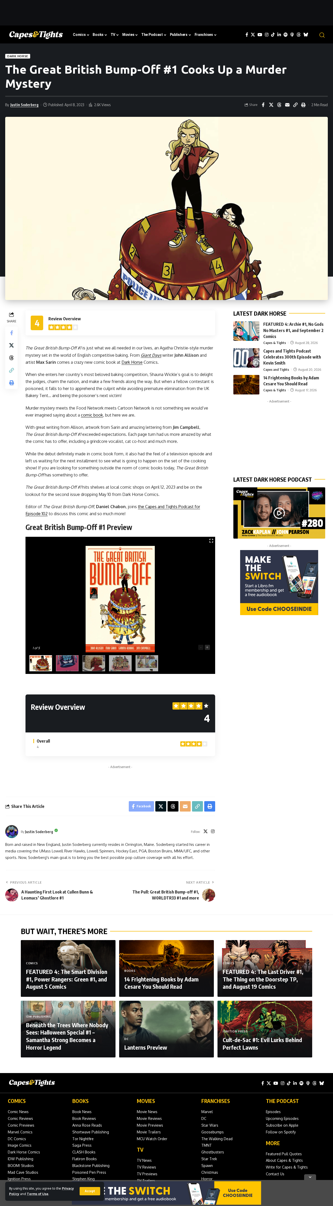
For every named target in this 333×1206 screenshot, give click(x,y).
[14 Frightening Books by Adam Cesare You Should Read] (246, 384)
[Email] (287, 105)
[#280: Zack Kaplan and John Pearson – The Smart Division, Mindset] (279, 513)
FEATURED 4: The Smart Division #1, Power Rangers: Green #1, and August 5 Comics (66, 979)
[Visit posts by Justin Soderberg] (11, 831)
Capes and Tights (276, 369)
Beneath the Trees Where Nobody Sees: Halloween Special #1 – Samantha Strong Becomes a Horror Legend (67, 1036)
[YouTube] (260, 34)
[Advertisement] (166, 11)
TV (140, 1149)
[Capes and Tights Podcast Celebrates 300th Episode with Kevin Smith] (246, 358)
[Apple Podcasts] (292, 34)
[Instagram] (267, 34)
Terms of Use (37, 1194)
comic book (92, 415)
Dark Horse (17, 56)
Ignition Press (235, 1031)
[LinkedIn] (279, 34)
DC (126, 1039)
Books (130, 970)
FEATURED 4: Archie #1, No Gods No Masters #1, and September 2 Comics (293, 330)
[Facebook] (246, 34)
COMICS (17, 1100)
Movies (146, 1100)
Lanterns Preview (145, 1047)
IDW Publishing (38, 1016)
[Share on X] (271, 105)
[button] (90, 1191)
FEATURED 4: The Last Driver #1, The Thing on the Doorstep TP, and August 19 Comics (263, 979)
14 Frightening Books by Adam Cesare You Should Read (161, 982)
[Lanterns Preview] (166, 1029)
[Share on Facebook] (263, 105)
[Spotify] (285, 34)
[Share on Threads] (279, 105)
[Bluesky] (305, 34)
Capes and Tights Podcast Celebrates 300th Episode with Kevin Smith (292, 357)
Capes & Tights (274, 343)
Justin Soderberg (24, 104)
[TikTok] (273, 34)
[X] (252, 34)
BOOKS (80, 1100)
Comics (32, 963)
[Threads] (298, 34)
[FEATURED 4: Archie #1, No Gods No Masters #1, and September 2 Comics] (246, 331)
